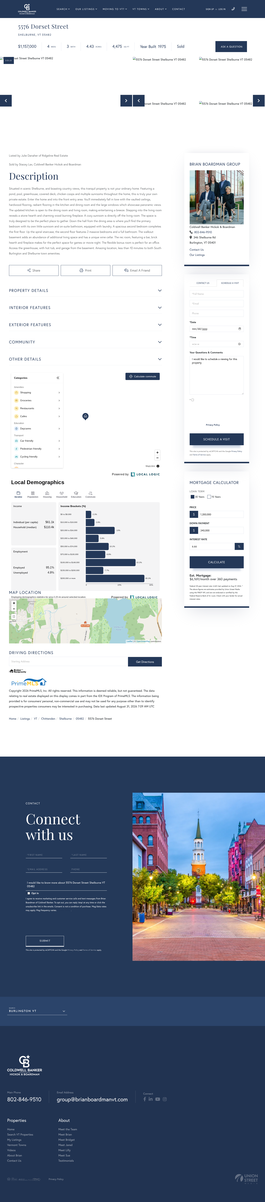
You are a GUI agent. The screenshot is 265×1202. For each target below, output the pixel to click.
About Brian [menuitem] (14, 1155)
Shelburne (65, 719)
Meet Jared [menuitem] (65, 1145)
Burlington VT (22, 1011)
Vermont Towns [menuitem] (16, 1145)
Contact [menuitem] (178, 9)
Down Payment (199, 523)
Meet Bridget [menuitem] (66, 1140)
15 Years (216, 496)
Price (193, 507)
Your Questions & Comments (206, 352)
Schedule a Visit (230, 283)
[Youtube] (157, 1099)
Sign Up (210, 9)
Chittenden (48, 719)
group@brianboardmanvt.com (92, 1099)
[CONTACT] (231, 46)
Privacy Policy (213, 425)
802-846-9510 (203, 232)
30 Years (199, 496)
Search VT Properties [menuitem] (20, 1134)
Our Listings (197, 255)
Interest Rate (198, 539)
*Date (193, 322)
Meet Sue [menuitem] (64, 1155)
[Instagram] (165, 1099)
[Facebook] (144, 1099)
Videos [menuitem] (11, 1150)
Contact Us (197, 250)
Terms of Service (199, 455)
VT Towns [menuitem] (140, 9)
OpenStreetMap (143, 641)
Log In (222, 9)
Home (12, 719)
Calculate (216, 562)
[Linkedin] (151, 1099)
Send (45, 941)
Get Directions (145, 662)
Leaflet (130, 641)
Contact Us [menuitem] (14, 1161)
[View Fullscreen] (14, 616)
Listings (25, 719)
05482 (80, 719)
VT (35, 719)
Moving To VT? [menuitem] (113, 9)
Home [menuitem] (10, 1129)
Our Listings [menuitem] (84, 9)
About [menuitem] (159, 9)
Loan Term (197, 491)
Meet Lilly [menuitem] (64, 1150)
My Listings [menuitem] (14, 1140)
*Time (193, 337)
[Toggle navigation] (244, 9)
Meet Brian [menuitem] (65, 1134)
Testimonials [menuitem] (66, 1161)
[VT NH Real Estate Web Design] (246, 1179)
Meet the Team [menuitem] (67, 1129)
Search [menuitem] (62, 9)
